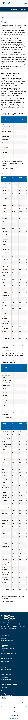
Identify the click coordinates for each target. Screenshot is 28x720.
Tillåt (14, 707)
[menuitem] (3, 17)
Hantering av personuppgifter (8, 694)
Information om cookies (14, 718)
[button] (26, 698)
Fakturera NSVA (5, 661)
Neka (14, 711)
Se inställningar (14, 715)
